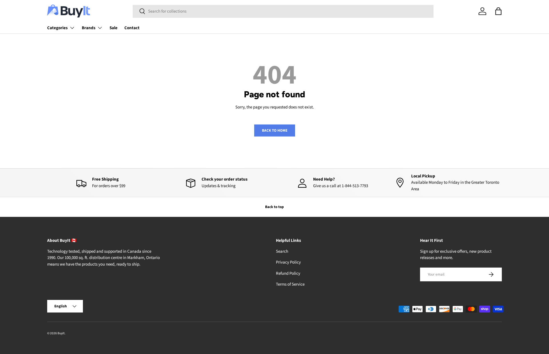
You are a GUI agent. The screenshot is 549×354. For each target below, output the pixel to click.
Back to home (274, 130)
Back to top (274, 206)
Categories (57, 28)
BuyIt (61, 333)
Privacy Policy (288, 262)
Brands (89, 28)
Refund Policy (288, 273)
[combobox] (283, 11)
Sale (114, 28)
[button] (498, 11)
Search (282, 251)
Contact (132, 28)
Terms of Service (290, 284)
